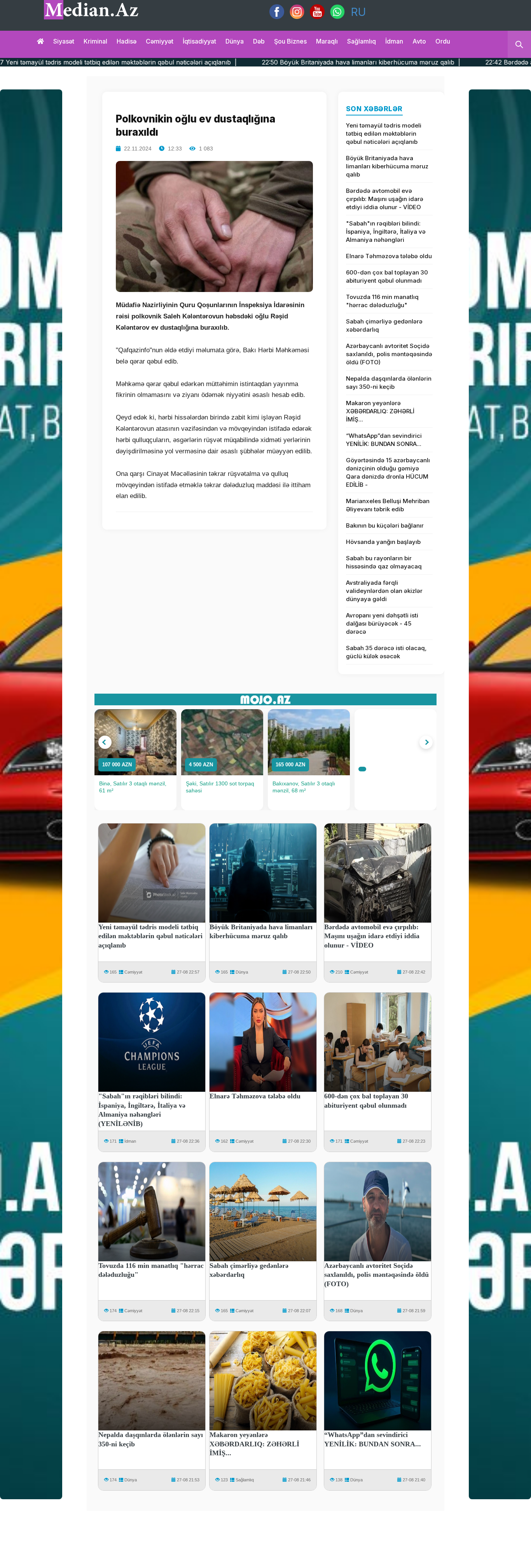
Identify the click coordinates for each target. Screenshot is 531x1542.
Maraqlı (327, 41)
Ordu (442, 41)
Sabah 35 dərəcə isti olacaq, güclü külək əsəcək (386, 652)
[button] (105, 742)
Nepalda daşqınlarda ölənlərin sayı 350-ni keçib (388, 382)
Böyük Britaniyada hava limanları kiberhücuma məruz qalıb (387, 166)
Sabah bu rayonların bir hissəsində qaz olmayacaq (384, 562)
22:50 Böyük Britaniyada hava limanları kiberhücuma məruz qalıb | (270, 62)
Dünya (234, 41)
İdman (394, 41)
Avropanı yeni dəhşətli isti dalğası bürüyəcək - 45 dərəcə (382, 623)
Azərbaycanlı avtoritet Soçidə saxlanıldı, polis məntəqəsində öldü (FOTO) (389, 354)
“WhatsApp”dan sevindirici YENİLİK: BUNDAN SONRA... (384, 440)
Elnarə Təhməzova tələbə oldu (389, 256)
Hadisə (126, 41)
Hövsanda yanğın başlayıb (383, 541)
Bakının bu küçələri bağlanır (385, 525)
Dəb (259, 41)
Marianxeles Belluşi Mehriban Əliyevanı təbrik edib (388, 505)
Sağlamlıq (361, 41)
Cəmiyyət (159, 41)
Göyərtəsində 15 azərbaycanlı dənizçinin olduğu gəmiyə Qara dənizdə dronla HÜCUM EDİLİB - (388, 472)
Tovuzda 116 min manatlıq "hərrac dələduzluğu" (382, 301)
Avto (419, 41)
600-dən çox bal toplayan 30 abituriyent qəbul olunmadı (387, 276)
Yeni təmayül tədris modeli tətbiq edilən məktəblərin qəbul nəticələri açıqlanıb (383, 133)
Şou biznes (290, 41)
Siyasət (63, 41)
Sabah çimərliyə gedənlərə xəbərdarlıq (384, 325)
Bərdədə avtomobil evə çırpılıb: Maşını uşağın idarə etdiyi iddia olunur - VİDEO (384, 199)
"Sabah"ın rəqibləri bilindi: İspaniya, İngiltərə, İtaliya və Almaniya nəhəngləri (386, 231)
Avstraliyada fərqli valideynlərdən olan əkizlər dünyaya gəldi (384, 591)
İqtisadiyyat (199, 41)
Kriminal (95, 41)
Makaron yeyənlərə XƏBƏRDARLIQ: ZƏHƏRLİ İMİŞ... (380, 411)
